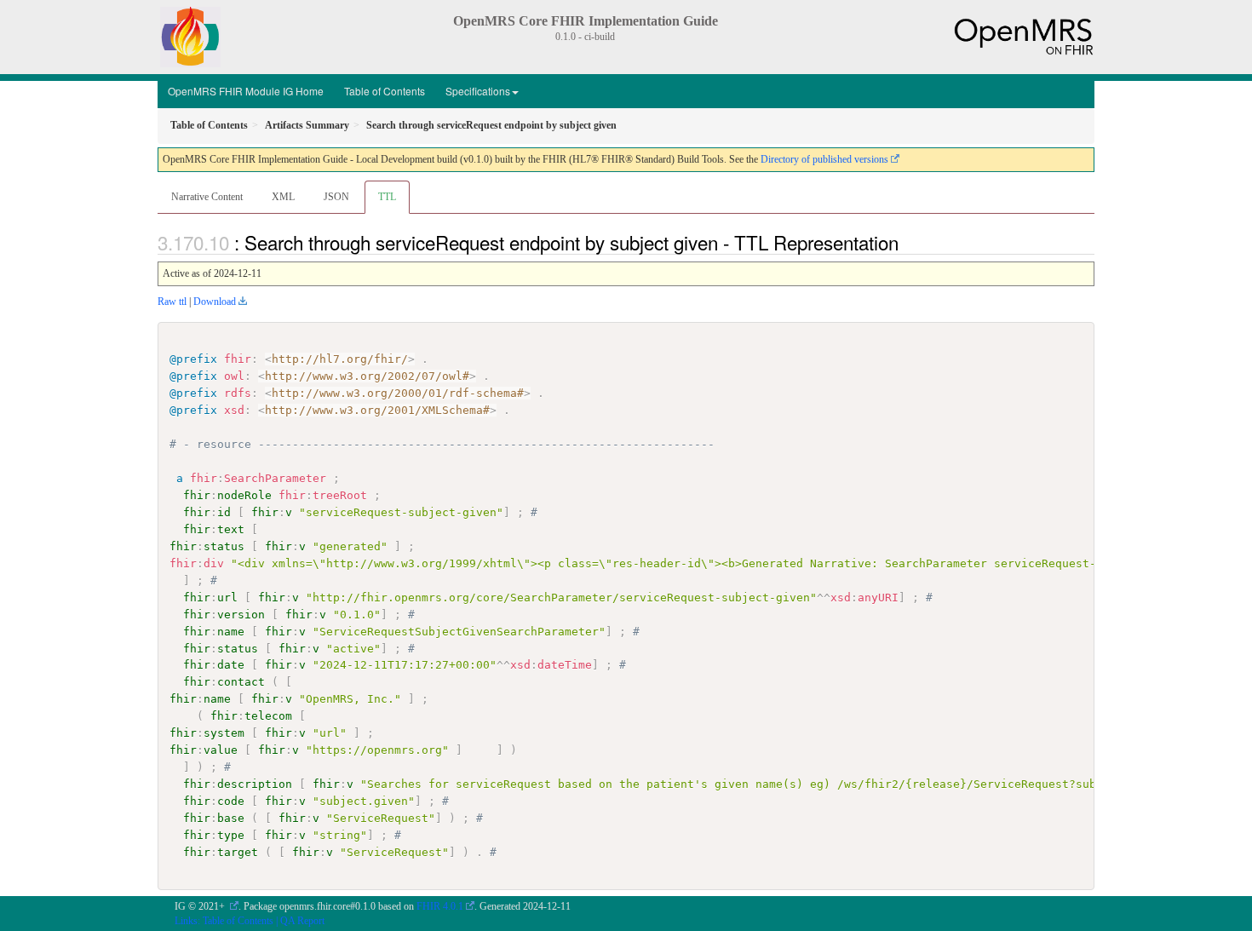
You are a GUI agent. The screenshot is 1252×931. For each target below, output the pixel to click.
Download (214, 301)
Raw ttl (172, 301)
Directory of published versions (824, 159)
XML (283, 197)
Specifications (477, 90)
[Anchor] (908, 242)
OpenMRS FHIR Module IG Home (246, 90)
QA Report (302, 921)
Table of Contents (384, 90)
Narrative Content (207, 197)
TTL (387, 197)
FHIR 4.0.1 (439, 906)
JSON (336, 197)
